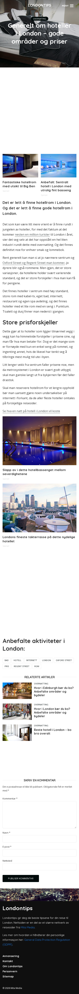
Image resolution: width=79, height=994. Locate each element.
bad (7, 660)
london (46, 660)
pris (7, 666)
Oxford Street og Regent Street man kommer (34, 263)
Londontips (39, 5)
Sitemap (8, 976)
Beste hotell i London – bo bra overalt (52, 731)
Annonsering (11, 956)
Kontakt (8, 961)
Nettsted (7, 860)
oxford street (64, 660)
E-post (7, 846)
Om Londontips (12, 966)
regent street (21, 666)
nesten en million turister (32, 234)
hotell (17, 660)
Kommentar (10, 798)
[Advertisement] (39, 109)
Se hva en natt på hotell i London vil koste (31, 411)
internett (31, 660)
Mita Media (28, 927)
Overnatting (39, 19)
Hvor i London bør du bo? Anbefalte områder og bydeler (52, 712)
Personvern (10, 971)
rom (36, 666)
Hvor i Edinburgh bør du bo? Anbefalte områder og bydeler (54, 691)
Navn (6, 832)
